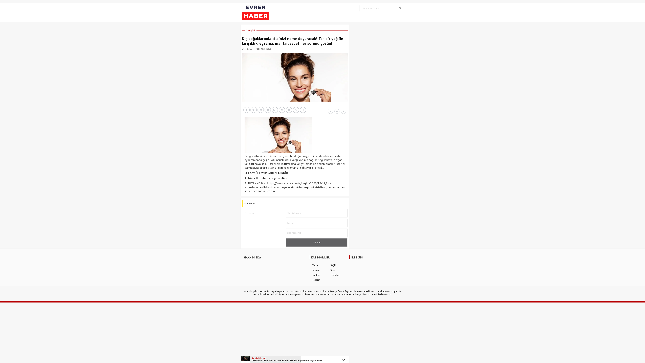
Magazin (316, 279)
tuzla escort (357, 291)
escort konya (341, 294)
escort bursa (322, 291)
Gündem (316, 274)
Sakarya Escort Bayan (340, 291)
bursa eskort (296, 291)
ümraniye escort (296, 294)
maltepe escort (386, 291)
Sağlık (250, 30)
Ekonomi (316, 270)
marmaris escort (326, 294)
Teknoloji (334, 274)
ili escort (366, 294)
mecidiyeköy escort (382, 294)
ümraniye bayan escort (278, 291)
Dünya (315, 265)
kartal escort (266, 294)
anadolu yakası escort (255, 291)
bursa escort (309, 291)
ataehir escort (371, 291)
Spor (332, 270)
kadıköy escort (280, 294)
